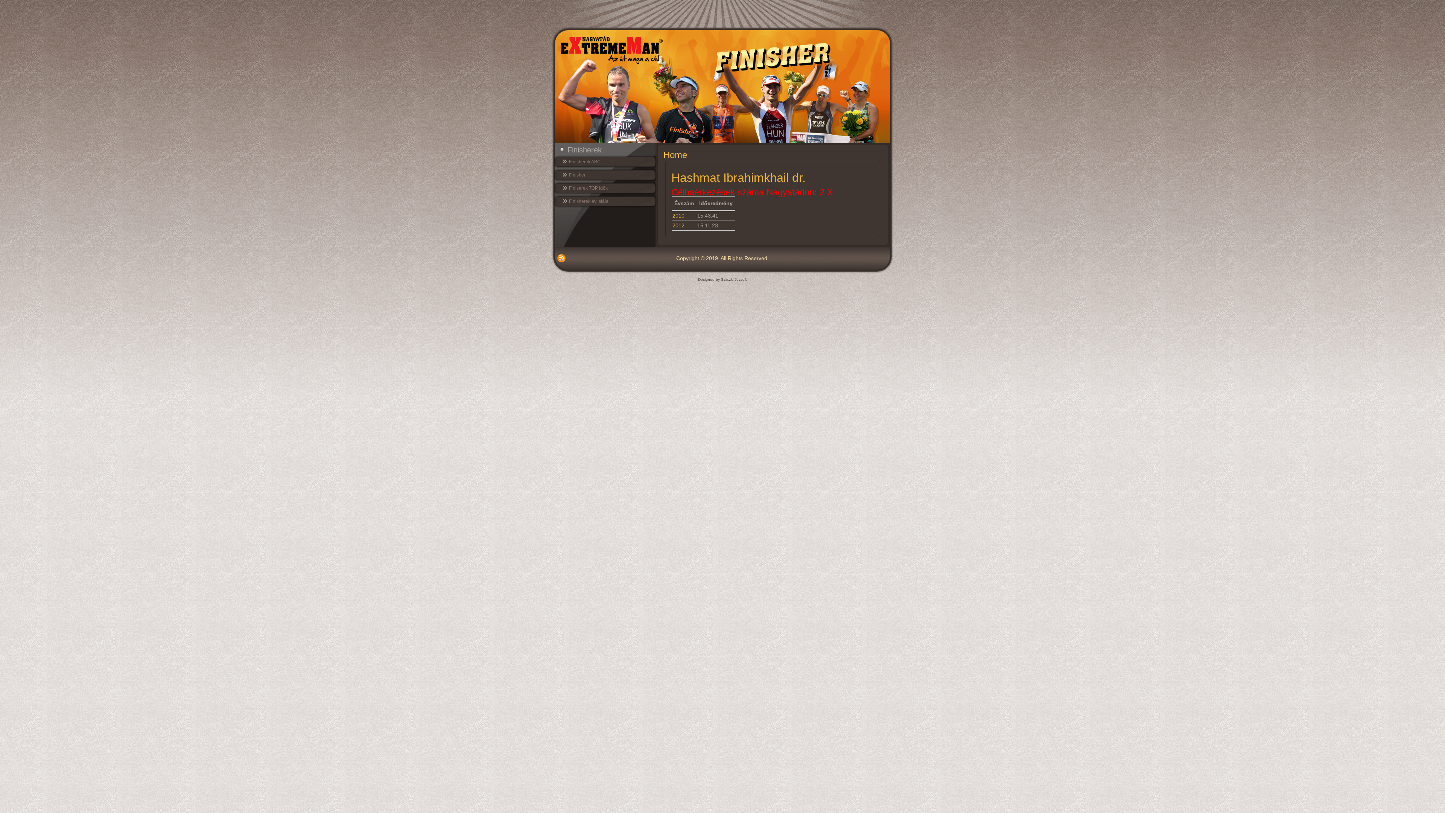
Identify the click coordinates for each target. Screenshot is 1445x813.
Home (675, 155)
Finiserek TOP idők (588, 188)
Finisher (577, 175)
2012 (678, 225)
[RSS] (561, 258)
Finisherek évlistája (588, 201)
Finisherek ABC (585, 161)
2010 (678, 216)
